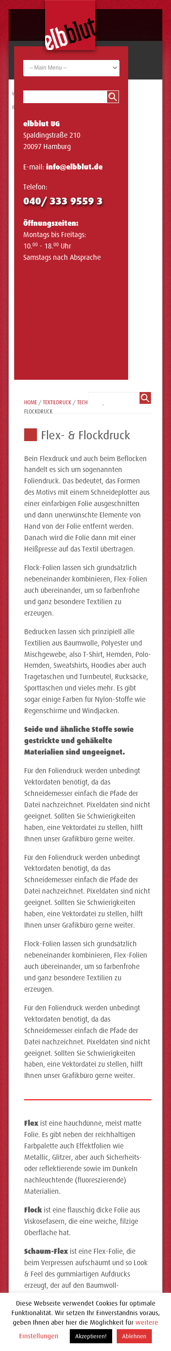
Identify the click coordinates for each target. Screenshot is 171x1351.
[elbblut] (70, 25)
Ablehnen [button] (134, 1336)
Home (30, 402)
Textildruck (57, 402)
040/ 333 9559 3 (63, 201)
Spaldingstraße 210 (51, 135)
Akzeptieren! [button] (91, 1336)
